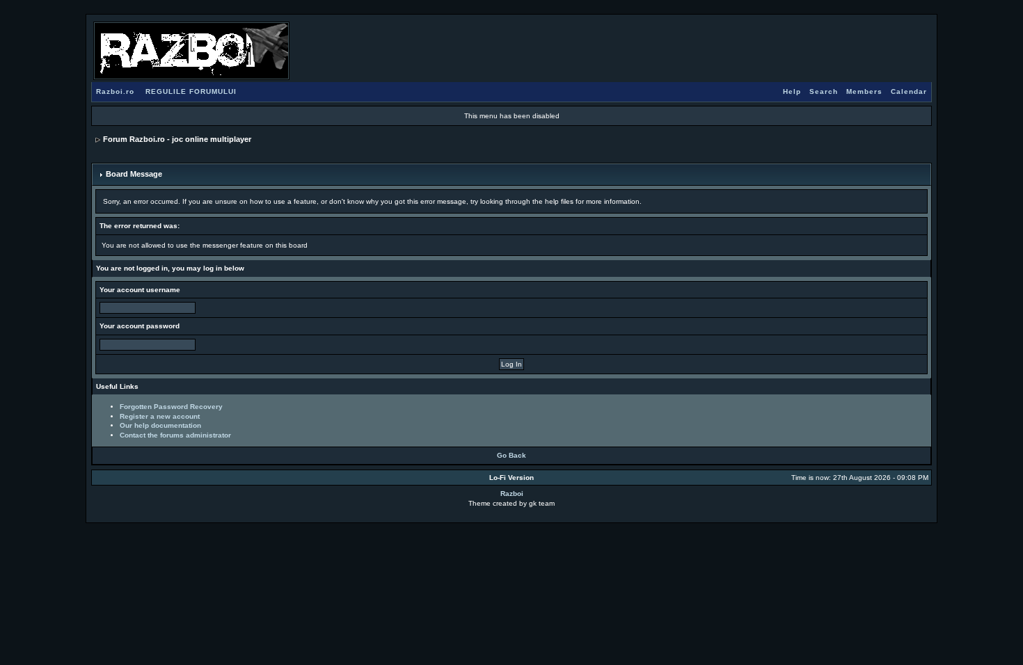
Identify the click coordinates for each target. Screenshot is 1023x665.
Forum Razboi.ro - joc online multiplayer (177, 139)
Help (792, 91)
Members (864, 91)
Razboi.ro (115, 91)
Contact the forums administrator (175, 435)
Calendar (909, 91)
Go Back (511, 455)
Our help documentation (160, 425)
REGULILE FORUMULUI (191, 91)
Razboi (511, 493)
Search (823, 91)
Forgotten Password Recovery (171, 406)
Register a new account (160, 416)
